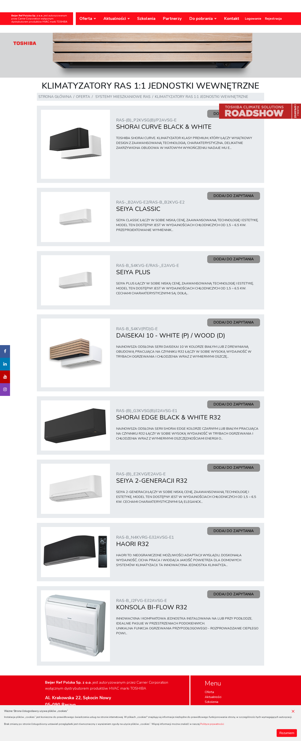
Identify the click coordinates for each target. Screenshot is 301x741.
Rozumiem (286, 733)
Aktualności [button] (114, 18)
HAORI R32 (145, 541)
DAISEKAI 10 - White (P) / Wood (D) (170, 333)
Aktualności (213, 697)
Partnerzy (172, 18)
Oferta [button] (85, 18)
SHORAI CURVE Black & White (164, 124)
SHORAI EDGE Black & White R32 (168, 415)
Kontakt (231, 18)
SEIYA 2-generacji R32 (151, 478)
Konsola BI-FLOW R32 (151, 605)
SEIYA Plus (147, 269)
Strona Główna (55, 96)
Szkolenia (146, 18)
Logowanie (253, 19)
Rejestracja (273, 19)
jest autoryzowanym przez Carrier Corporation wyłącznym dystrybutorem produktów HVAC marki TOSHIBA (39, 18)
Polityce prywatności (212, 724)
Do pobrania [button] (201, 18)
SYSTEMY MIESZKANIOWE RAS (122, 96)
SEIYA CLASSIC (150, 206)
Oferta (83, 96)
